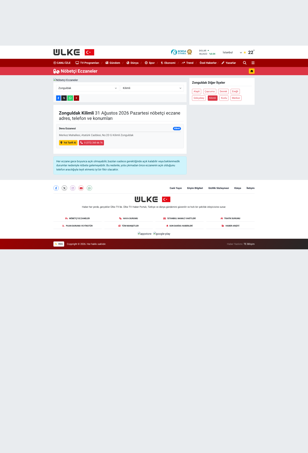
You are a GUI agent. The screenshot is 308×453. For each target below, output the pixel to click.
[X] (64, 188)
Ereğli (235, 91)
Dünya (134, 62)
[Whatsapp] (89, 188)
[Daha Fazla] (76, 98)
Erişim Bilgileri (195, 188)
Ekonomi (169, 62)
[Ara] (245, 63)
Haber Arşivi (232, 226)
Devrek (223, 91)
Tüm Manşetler (130, 226)
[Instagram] (72, 188)
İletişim (251, 188)
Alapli (197, 91)
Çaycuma (210, 91)
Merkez (236, 98)
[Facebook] (56, 188)
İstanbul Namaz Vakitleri (181, 218)
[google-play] (162, 233)
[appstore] (145, 233)
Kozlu (224, 98)
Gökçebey (199, 98)
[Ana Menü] (252, 63)
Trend (189, 62)
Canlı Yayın (176, 188)
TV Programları (89, 62)
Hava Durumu (130, 218)
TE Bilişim (249, 244)
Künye (237, 188)
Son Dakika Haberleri (181, 226)
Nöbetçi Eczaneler (79, 218)
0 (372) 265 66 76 (93, 142)
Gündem (115, 62)
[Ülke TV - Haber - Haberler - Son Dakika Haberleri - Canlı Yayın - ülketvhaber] (75, 52)
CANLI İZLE (63, 62)
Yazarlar (231, 62)
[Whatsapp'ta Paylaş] (70, 98)
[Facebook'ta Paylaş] (58, 98)
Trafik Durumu (232, 218)
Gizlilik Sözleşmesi (218, 188)
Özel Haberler (208, 62)
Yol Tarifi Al (70, 142)
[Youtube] (81, 188)
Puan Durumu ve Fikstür (79, 226)
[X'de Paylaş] (64, 98)
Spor (152, 62)
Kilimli (212, 98)
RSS (60, 244)
